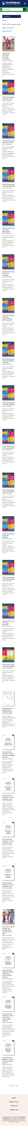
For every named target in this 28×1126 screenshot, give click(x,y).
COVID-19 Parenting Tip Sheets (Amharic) (8, 623)
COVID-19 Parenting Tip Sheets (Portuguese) (8, 230)
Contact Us (14, 1106)
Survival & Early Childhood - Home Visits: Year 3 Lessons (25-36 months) (7, 974)
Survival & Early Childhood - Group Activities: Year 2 (8, 841)
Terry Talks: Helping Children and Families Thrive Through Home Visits (8, 930)
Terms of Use (14, 1109)
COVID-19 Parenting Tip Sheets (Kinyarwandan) (8, 317)
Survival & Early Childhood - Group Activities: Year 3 (8, 797)
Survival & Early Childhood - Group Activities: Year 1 (8, 884)
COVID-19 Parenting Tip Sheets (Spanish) (8, 535)
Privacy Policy (14, 1102)
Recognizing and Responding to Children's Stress (7, 710)
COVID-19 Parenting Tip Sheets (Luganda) (8, 273)
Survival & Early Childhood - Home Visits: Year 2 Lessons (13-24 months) (7, 1017)
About (14, 1098)
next (16, 1085)
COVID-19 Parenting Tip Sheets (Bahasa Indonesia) (8, 361)
